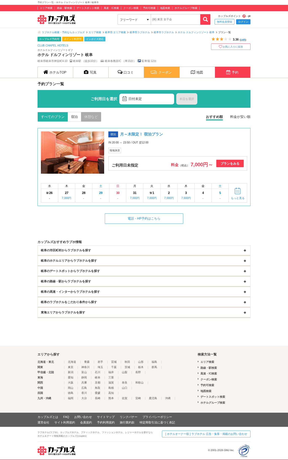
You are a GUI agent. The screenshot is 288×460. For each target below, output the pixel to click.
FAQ (66, 417)
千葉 (114, 367)
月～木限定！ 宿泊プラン (141, 134)
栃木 (141, 367)
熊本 (111, 398)
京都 (97, 382)
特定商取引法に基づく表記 (157, 422)
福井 (111, 372)
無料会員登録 (224, 21)
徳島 (70, 392)
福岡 (70, 398)
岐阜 (97, 377)
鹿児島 (153, 398)
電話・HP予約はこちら (144, 218)
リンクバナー (128, 417)
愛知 (70, 377)
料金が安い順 (240, 117)
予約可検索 (149, 8)
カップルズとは (48, 417)
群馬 (154, 367)
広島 (84, 387)
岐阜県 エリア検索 (115, 32)
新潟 (70, 372)
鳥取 (97, 387)
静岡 (84, 377)
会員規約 (86, 422)
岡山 (70, 387)
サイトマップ (106, 417)
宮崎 (138, 398)
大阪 (70, 382)
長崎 (97, 398)
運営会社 (43, 422)
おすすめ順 (214, 117)
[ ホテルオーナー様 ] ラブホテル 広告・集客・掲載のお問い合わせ (206, 433)
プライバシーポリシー (157, 417)
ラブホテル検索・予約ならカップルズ (63, 32)
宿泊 (74, 117)
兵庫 (84, 382)
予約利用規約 (106, 422)
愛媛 (97, 392)
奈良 (124, 382)
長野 (138, 372)
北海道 (72, 361)
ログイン (243, 21)
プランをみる (230, 163)
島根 (111, 387)
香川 (84, 392)
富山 (84, 372)
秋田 (127, 361)
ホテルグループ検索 (186, 8)
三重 (111, 377)
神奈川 (85, 367)
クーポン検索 (131, 8)
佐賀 (124, 398)
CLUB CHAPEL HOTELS (53, 45)
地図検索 (165, 8)
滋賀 (111, 382)
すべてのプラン (53, 117)
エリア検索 (46, 8)
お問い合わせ (83, 417)
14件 (243, 39)
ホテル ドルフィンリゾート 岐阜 (196, 32)
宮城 (114, 361)
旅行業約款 (127, 422)
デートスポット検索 (88, 8)
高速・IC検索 (111, 8)
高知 (111, 392)
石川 (97, 372)
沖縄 (168, 398)
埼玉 (100, 367)
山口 (124, 387)
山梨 (124, 372)
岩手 (100, 361)
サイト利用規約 (64, 422)
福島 (154, 361)
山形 (141, 361)
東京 (70, 367)
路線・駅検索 (64, 8)
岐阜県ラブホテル (140, 32)
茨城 (127, 367)
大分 (84, 398)
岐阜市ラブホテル (164, 32)
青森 (87, 361)
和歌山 (139, 382)
